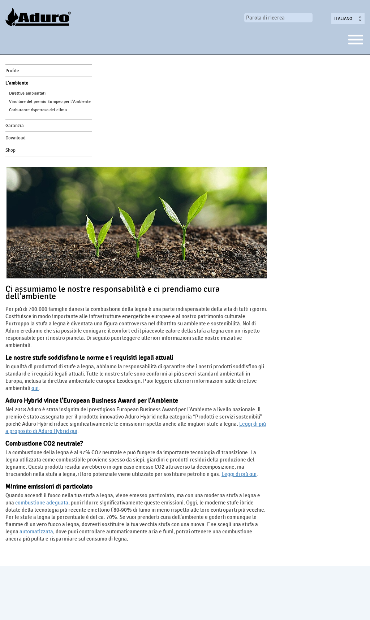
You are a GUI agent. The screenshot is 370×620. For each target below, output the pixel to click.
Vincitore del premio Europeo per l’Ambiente (50, 101)
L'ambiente (17, 83)
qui (35, 388)
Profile (12, 71)
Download (15, 138)
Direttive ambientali (27, 93)
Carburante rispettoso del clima (38, 109)
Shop (10, 150)
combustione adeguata (41, 502)
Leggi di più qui (239, 474)
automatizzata (36, 531)
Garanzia (14, 126)
